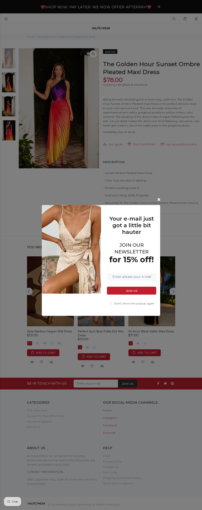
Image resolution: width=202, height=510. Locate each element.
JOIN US (131, 290)
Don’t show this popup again (134, 303)
